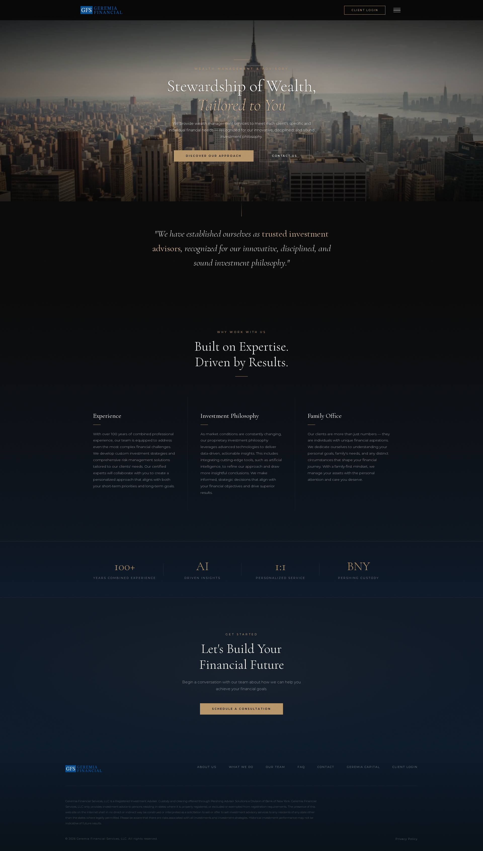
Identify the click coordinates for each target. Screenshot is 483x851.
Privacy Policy (406, 839)
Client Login (364, 10)
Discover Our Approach (214, 156)
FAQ (301, 767)
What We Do (241, 767)
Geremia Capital (363, 767)
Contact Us (284, 156)
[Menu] (397, 10)
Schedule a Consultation (241, 709)
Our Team (275, 767)
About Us (206, 767)
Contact (325, 767)
